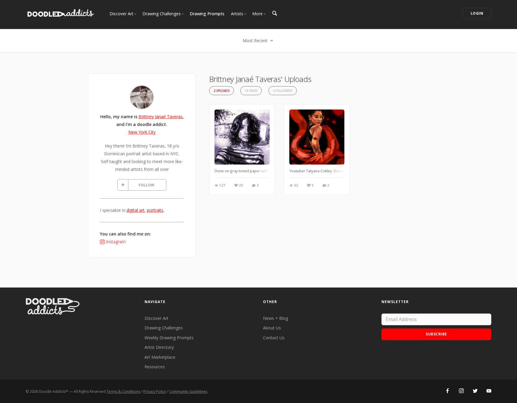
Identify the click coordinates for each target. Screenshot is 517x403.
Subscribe (436, 334)
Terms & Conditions (123, 391)
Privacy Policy (154, 391)
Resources (155, 366)
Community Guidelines (188, 391)
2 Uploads (221, 91)
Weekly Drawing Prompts (169, 337)
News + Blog (275, 318)
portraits (155, 210)
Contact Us (274, 337)
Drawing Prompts (207, 13)
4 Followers (282, 91)
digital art (136, 210)
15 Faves (251, 91)
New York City (142, 132)
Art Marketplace (160, 357)
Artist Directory (159, 347)
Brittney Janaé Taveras (161, 116)
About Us (272, 328)
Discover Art (156, 318)
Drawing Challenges (164, 328)
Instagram (116, 241)
